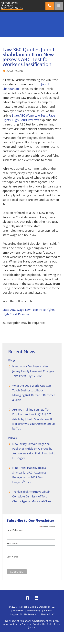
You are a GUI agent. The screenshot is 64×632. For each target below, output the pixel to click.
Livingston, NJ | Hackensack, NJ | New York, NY (31, 614)
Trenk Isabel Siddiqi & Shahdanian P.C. (35, 606)
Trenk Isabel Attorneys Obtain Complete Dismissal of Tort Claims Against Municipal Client (32, 496)
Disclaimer (18, 610)
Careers (48, 610)
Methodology (33, 610)
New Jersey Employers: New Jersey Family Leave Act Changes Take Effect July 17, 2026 (33, 371)
